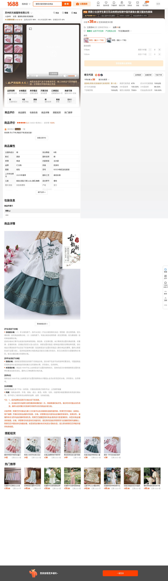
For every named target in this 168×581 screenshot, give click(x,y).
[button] (53, 54)
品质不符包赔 (98, 31)
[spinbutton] (155, 49)
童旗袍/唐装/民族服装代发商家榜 (97, 83)
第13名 (113, 83)
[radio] (18, 123)
